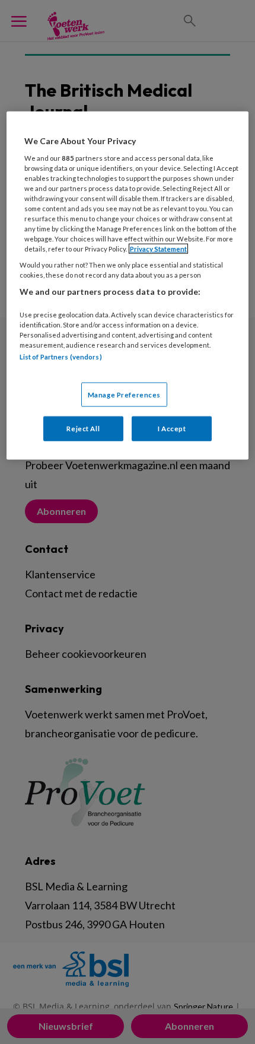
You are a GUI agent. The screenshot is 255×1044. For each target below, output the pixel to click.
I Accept (172, 428)
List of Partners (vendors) (61, 357)
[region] (128, 286)
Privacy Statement (158, 249)
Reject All (83, 428)
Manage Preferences (124, 394)
